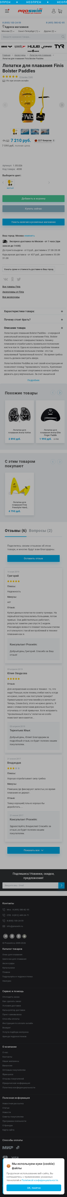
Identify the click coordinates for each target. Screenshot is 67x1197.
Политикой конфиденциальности (40, 1180)
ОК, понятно (34, 1187)
